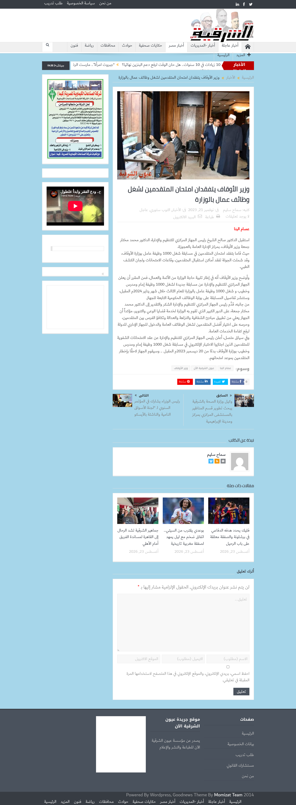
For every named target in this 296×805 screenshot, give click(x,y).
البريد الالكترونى (184, 217)
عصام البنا (225, 368)
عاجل (144, 210)
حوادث (127, 45)
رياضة (89, 45)
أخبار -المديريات (203, 45)
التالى (144, 395)
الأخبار (176, 210)
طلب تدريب (53, 3)
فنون (74, 45)
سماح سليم (232, 210)
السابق (222, 395)
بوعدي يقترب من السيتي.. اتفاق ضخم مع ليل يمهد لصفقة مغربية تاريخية (184, 537)
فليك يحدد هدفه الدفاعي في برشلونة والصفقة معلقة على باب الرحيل (229, 537)
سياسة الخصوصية (81, 3)
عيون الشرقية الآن (204, 368)
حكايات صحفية (150, 45)
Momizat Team (228, 795)
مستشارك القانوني (240, 765)
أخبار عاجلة (230, 45)
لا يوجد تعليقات (237, 216)
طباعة (209, 217)
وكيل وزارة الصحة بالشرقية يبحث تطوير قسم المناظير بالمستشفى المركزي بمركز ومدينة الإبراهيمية (212, 411)
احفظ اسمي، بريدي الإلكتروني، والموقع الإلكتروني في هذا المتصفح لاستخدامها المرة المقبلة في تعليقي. (188, 677)
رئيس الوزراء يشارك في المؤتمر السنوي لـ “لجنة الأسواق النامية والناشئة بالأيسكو (157, 408)
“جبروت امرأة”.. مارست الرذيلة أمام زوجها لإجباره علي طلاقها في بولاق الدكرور (81, 64)
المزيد (240, 55)
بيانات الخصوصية (241, 744)
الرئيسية (223, 55)
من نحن (105, 3)
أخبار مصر (176, 45)
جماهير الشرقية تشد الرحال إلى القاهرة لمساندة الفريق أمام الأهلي (137, 537)
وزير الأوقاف (181, 368)
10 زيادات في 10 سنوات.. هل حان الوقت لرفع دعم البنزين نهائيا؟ (195, 64)
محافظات (108, 45)
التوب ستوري (160, 210)
